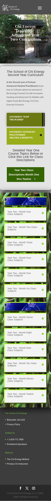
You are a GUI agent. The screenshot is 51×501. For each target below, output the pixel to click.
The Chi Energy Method (18, 459)
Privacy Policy (13, 424)
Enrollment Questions (17, 444)
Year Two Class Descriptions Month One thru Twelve (24, 174)
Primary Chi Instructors (17, 464)
